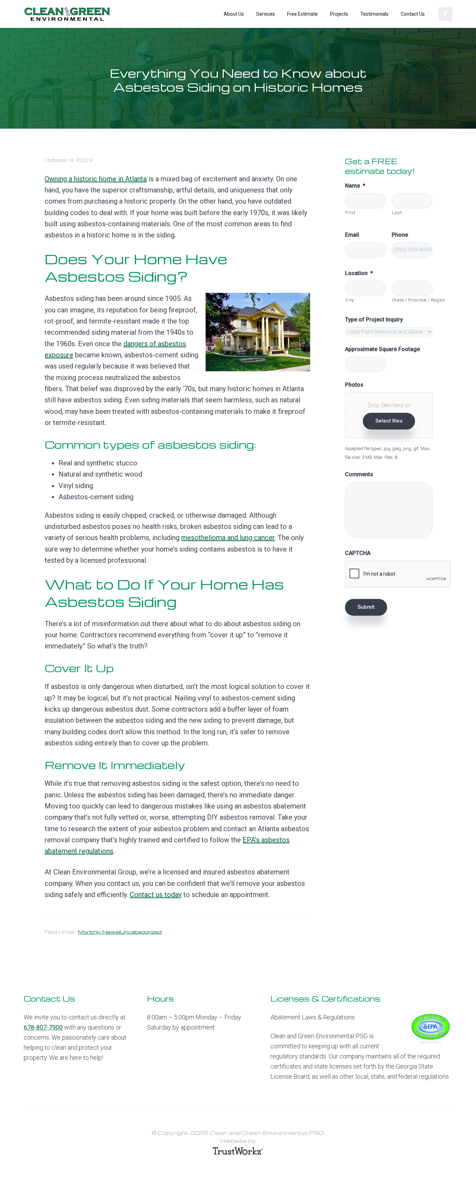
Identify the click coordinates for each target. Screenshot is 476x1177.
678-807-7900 (43, 1027)
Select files (388, 421)
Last (397, 212)
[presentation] (398, 574)
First (350, 212)
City (349, 300)
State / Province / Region (412, 300)
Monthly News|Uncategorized (120, 932)
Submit (366, 607)
